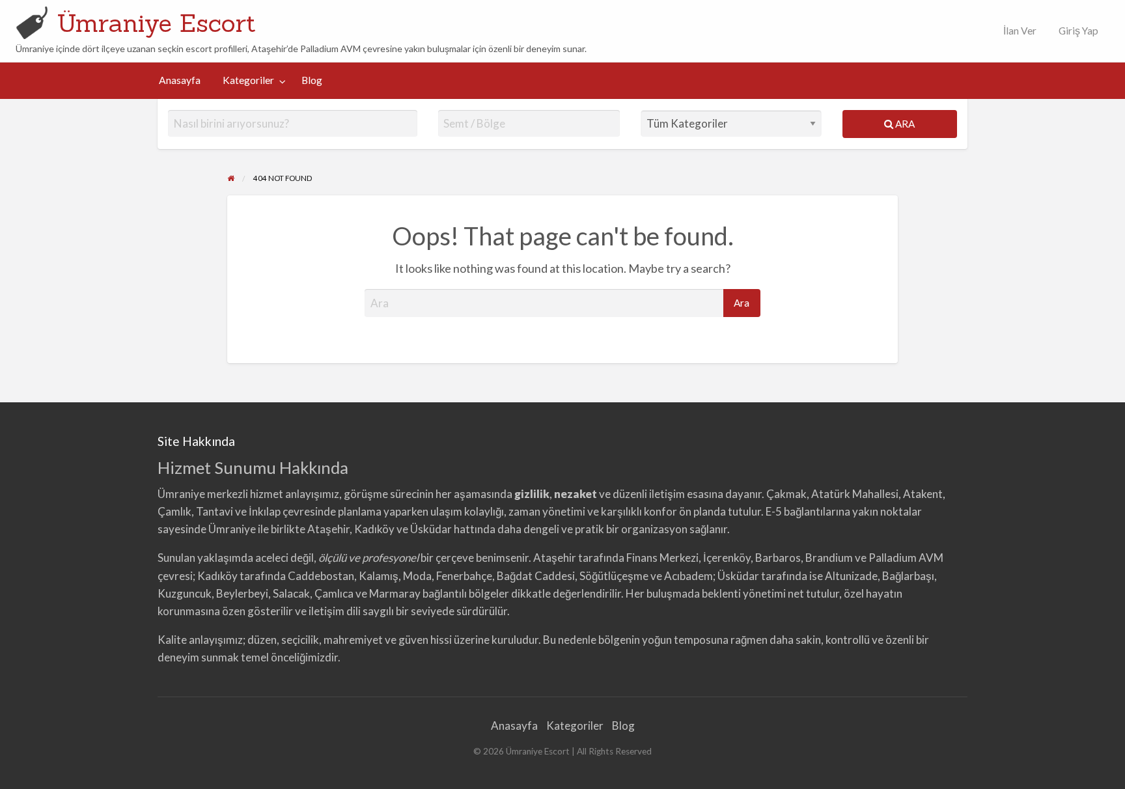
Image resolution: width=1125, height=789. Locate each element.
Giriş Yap (1078, 30)
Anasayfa (180, 80)
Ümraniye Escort (156, 22)
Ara (904, 124)
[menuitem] (1017, 31)
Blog (311, 80)
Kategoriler (248, 80)
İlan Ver (1018, 30)
